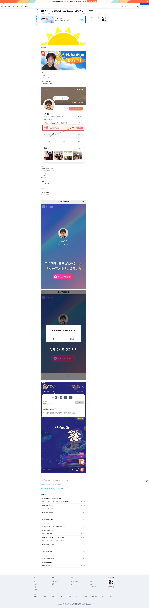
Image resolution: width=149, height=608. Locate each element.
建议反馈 (133, 3)
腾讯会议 (53, 596)
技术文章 (35, 580)
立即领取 (81, 19)
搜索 (137, 7)
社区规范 (91, 580)
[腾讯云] (3, 3)
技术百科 (35, 587)
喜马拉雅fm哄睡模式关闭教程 (47, 530)
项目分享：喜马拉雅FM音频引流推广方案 (49, 547)
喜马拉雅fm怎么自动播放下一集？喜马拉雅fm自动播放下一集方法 (54, 526)
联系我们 (91, 583)
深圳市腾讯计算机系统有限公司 (63, 604)
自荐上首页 (54, 583)
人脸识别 (45, 596)
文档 (129, 3)
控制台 (137, 3)
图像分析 (85, 596)
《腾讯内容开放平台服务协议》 (76, 482)
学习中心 (35, 586)
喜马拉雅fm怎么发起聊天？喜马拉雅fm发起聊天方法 (51, 498)
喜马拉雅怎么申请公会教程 (47, 533)
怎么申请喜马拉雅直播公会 (47, 565)
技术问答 (35, 581)
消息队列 (69, 593)
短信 (60, 598)
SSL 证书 (102, 596)
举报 (85, 13)
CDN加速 (69, 596)
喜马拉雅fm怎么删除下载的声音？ (48, 508)
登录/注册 (144, 4)
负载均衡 (53, 598)
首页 (2, 6)
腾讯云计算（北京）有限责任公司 (68, 605)
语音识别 (110, 596)
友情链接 (91, 584)
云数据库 (85, 593)
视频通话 (77, 596)
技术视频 (35, 584)
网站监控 (102, 598)
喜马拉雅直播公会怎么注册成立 (48, 519)
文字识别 (69, 598)
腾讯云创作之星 (73, 583)
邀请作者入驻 (54, 581)
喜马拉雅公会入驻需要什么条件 (48, 544)
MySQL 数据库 (94, 596)
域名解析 (93, 593)
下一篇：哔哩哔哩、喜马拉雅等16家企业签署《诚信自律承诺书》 (51, 489)
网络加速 (77, 593)
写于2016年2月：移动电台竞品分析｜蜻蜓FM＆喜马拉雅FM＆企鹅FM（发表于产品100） (56, 540)
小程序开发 (94, 598)
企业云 (61, 596)
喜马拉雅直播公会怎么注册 (47, 562)
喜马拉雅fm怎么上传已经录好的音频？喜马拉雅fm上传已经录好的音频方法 (55, 501)
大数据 (85, 598)
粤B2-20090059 (77, 604)
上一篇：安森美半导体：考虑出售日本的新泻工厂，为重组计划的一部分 (52, 488)
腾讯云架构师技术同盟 (74, 581)
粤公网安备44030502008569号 (86, 604)
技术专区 (35, 589)
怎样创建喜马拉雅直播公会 (47, 551)
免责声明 (91, 581)
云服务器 (53, 593)
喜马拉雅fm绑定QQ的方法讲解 (47, 512)
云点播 (77, 598)
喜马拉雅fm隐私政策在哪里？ (47, 505)
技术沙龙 (35, 583)
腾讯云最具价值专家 (74, 580)
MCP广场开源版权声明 (93, 586)
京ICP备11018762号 (83, 605)
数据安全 (45, 598)
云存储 (102, 593)
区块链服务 (61, 593)
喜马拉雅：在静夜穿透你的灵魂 (48, 555)
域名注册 (45, 593)
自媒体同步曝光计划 (55, 580)
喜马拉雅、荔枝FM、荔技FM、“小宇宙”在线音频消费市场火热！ (54, 537)
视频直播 (110, 593)
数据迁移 (110, 598)
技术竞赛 (53, 584)
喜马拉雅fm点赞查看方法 (46, 515)
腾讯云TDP (72, 584)
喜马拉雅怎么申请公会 (46, 523)
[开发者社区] (10, 3)
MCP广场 (26, 6)
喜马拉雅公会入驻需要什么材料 (48, 558)
